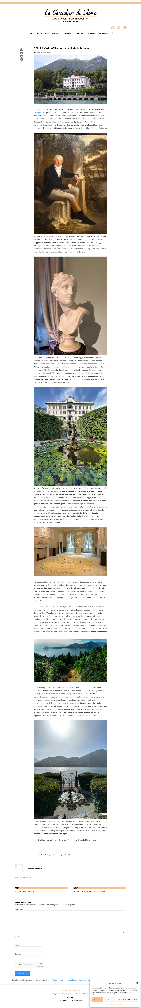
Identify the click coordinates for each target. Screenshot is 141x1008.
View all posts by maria (23, 877)
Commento (19, 909)
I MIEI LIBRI (80, 34)
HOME (31, 34)
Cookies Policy (77, 1000)
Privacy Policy (118, 1004)
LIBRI (47, 34)
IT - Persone (55, 855)
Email (17, 945)
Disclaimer (70, 997)
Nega (110, 999)
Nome (18, 936)
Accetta (97, 999)
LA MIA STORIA (67, 34)
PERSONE (55, 34)
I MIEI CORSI (91, 34)
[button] (137, 983)
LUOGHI (39, 34)
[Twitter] (21, 53)
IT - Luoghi (48, 855)
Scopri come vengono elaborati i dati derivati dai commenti (77, 980)
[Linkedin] (21, 56)
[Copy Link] (21, 59)
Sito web (18, 954)
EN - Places (42, 855)
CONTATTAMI (104, 34)
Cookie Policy (110, 1004)
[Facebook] (21, 49)
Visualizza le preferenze (127, 999)
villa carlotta (67, 855)
